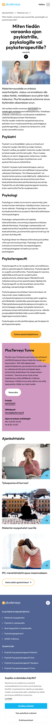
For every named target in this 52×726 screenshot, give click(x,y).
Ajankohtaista (8, 13)
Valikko (41, 4)
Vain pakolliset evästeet (26, 713)
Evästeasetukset (26, 720)
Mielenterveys (23, 13)
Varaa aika (13, 392)
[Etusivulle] (11, 4)
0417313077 (33, 108)
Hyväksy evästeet (26, 706)
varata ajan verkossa (11, 111)
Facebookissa (26, 57)
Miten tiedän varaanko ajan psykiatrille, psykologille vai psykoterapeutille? (25, 18)
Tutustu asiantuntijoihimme (26, 334)
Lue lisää (8, 698)
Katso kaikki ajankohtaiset (17, 582)
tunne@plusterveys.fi (14, 412)
